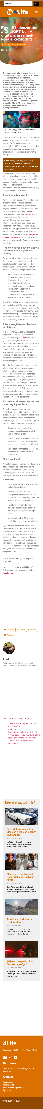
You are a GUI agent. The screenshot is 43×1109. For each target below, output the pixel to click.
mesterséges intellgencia (22, 558)
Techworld (21, 45)
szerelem (7, 561)
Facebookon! (8, 573)
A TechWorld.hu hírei (17, 718)
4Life (9, 1043)
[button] (36, 12)
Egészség (12, 45)
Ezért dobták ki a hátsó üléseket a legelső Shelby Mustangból (21, 832)
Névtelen (12, 729)
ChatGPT (7, 558)
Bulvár (4, 45)
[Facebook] (5, 1058)
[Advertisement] (21, 600)
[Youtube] (15, 1058)
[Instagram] (10, 1058)
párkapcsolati (31, 214)
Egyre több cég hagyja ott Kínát (22, 732)
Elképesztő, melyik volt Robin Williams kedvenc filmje (20, 877)
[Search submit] (36, 4)
